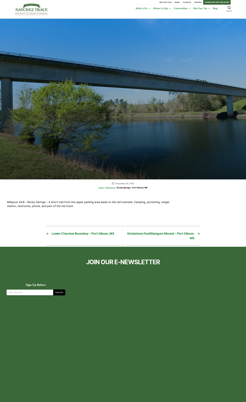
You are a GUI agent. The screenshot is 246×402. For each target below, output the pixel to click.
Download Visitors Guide (217, 2)
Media (177, 2)
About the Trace (165, 2)
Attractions (110, 187)
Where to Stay (160, 8)
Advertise (198, 2)
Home (101, 187)
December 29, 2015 (124, 183)
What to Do (141, 8)
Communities (180, 8)
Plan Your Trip (200, 8)
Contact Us (187, 2)
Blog (215, 8)
